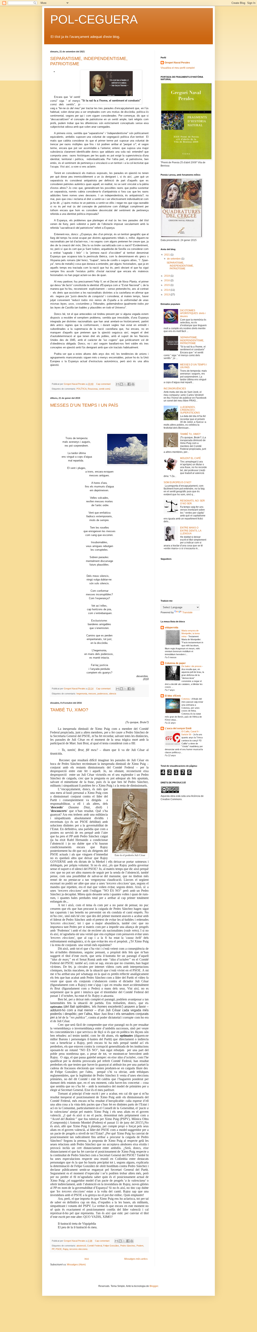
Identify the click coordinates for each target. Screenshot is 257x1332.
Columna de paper (175, 663)
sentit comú (104, 389)
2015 (167, 285)
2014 (167, 290)
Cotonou (186, 699)
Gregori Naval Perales (177, 62)
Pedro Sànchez (127, 1245)
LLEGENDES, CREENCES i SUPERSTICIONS (190, 410)
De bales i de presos (192, 666)
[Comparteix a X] (125, 384)
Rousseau (93, 389)
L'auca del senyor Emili (178, 728)
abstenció (81, 1245)
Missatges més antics (136, 1259)
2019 (167, 275)
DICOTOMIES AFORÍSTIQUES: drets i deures (193, 313)
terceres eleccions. (78, 1249)
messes (92, 693)
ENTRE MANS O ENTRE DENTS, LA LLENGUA (190, 530)
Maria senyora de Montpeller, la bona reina (191, 633)
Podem (140, 1245)
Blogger (154, 1286)
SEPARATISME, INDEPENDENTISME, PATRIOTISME (180, 265)
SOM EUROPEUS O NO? (177, 482)
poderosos (102, 693)
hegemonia (81, 693)
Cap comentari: (104, 384)
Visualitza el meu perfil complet (178, 67)
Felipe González (111, 1245)
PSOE (59, 1249)
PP (53, 1249)
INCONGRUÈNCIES (175, 388)
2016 (167, 280)
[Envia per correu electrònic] (118, 384)
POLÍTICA (81, 389)
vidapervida (171, 627)
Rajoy (65, 1249)
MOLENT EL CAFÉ (190, 458)
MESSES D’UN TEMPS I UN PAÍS (84, 405)
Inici (87, 1259)
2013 (167, 294)
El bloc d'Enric (173, 695)
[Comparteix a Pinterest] (133, 384)
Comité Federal (94, 1245)
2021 (167, 254)
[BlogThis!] (121, 384)
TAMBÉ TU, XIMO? (69, 709)
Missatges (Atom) (76, 1264)
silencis (112, 693)
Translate (187, 612)
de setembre (174, 258)
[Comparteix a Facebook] (129, 384)
